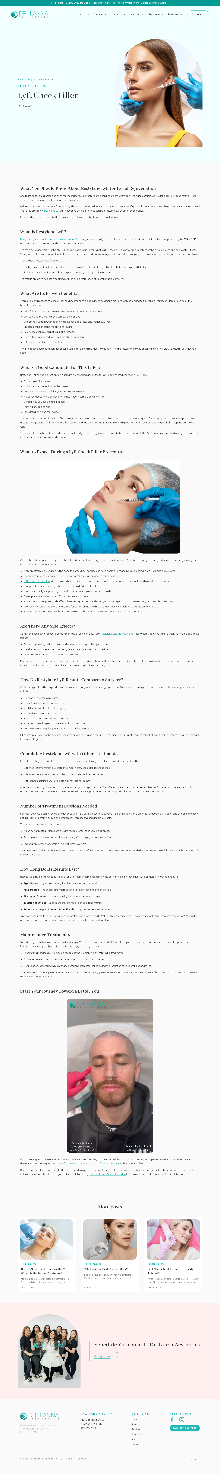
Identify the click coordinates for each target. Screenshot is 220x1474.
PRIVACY (195, 1459)
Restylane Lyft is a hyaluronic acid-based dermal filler (49, 239)
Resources (154, 14)
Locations (117, 14)
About (82, 14)
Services (99, 14)
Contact (135, 1444)
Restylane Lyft (52, 210)
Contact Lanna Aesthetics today (107, 1174)
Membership (137, 14)
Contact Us (198, 14)
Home (21, 79)
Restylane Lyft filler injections (117, 633)
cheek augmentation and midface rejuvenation (93, 1163)
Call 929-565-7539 (185, 1428)
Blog (30, 79)
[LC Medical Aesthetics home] (31, 14)
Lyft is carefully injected (37, 581)
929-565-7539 (88, 1428)
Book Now (174, 14)
